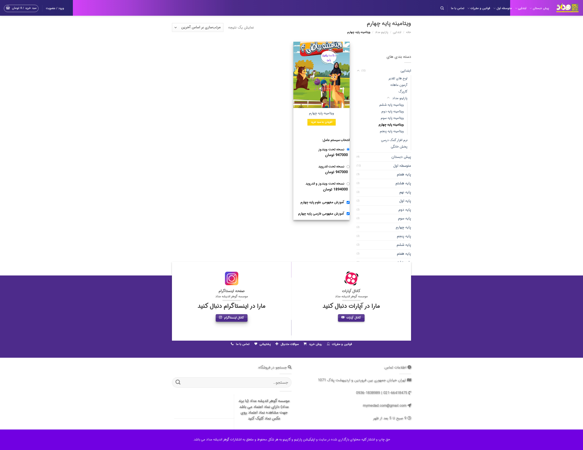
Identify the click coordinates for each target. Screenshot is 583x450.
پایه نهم (405, 192)
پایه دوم (405, 209)
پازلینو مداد (381, 32)
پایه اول (405, 201)
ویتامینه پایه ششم (391, 105)
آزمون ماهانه (398, 84)
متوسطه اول (504, 8)
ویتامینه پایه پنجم (392, 131)
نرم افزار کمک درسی (394, 140)
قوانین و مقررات (480, 8)
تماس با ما (457, 8)
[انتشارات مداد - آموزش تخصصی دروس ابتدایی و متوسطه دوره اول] (568, 8)
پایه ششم (404, 245)
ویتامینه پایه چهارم (391, 124)
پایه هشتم (403, 183)
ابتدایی (522, 8)
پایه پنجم (404, 236)
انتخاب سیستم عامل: (336, 140)
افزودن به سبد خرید (321, 122)
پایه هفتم (404, 174)
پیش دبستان (541, 8)
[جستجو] (442, 8)
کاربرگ (403, 91)
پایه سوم (404, 218)
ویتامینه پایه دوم (392, 111)
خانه (408, 32)
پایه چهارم (403, 227)
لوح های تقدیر (397, 78)
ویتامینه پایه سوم (392, 118)
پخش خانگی (399, 146)
